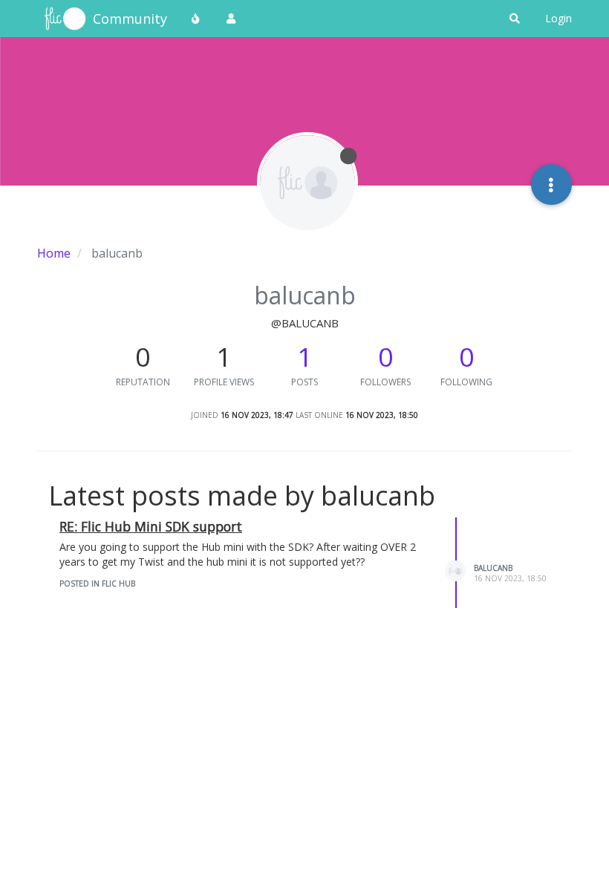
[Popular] (196, 18)
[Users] (231, 18)
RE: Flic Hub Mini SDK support (150, 526)
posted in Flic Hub (97, 583)
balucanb (493, 568)
